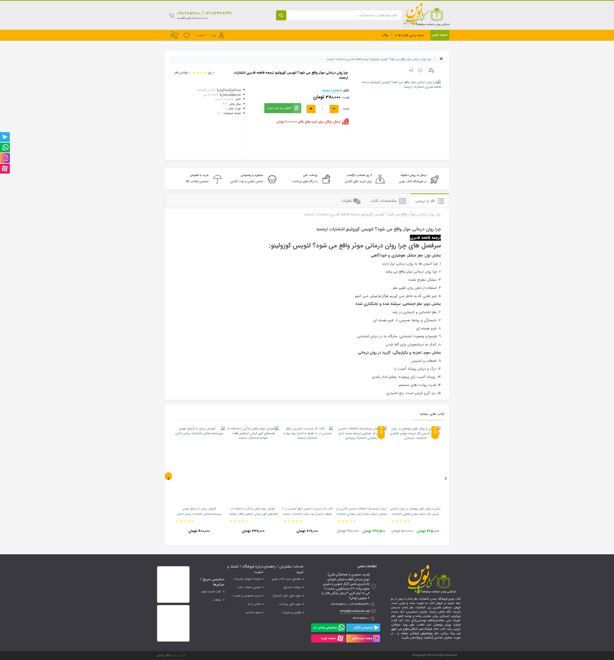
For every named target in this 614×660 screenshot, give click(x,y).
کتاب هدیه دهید (211, 591)
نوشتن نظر (181, 72)
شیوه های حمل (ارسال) (287, 595)
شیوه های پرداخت (290, 604)
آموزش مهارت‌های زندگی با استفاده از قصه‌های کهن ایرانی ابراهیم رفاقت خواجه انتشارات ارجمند (253, 513)
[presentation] (168, 476)
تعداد (346, 109)
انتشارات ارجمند (332, 90)
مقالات (217, 600)
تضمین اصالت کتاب (249, 587)
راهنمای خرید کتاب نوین (286, 579)
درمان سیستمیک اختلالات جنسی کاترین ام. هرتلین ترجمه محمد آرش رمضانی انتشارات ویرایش (361, 513)
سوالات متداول (292, 587)
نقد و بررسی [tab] (425, 201)
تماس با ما (254, 604)
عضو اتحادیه (253, 612)
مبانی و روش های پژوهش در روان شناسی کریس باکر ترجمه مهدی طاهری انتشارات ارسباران (415, 513)
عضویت (200, 35)
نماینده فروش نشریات (247, 579)
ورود (213, 35)
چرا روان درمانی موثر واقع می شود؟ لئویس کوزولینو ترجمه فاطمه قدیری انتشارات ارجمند (378, 59)
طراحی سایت (179, 655)
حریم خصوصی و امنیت (247, 595)
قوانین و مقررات (291, 612)
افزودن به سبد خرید (279, 108)
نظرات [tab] (347, 201)
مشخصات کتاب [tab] (384, 201)
